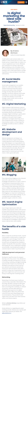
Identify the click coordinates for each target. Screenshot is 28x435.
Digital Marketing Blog (9, 25)
